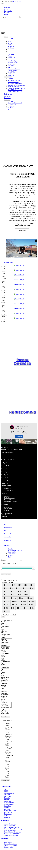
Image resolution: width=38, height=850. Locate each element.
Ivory (7, 764)
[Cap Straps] (5, 710)
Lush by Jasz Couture (10, 810)
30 (27, 595)
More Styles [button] (4, 838)
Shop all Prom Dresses (10, 844)
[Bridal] (8, 623)
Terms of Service (9, 490)
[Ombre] (3, 659)
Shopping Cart (8, 11)
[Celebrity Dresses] (6, 641)
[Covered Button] (5, 647)
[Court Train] (4, 683)
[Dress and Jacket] (5, 634)
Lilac (7, 745)
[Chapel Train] (4, 682)
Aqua (7, 732)
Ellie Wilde (7, 798)
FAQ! (6, 530)
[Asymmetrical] (4, 680)
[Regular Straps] (5, 712)
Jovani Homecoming (10, 830)
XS (7, 608)
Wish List (7, 7)
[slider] (33, 568)
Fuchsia (8, 754)
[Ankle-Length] (4, 679)
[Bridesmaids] (8, 625)
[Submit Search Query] (20, 560)
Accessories (7, 537)
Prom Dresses (22, 362)
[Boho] (5, 633)
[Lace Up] (5, 650)
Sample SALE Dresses (10, 845)
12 (25, 588)
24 (6, 595)
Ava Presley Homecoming (11, 827)
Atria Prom (7, 794)
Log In (6, 14)
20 (20, 591)
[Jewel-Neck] (5, 691)
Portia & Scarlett (8, 812)
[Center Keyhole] (6, 642)
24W (24, 601)
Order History (8, 508)
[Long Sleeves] (6, 705)
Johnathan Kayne (9, 802)
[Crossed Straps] (5, 649)
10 (18, 588)
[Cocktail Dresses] (8, 628)
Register (6, 12)
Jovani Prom (7, 806)
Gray (7, 773)
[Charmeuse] (4, 671)
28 (20, 595)
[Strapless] (5, 715)
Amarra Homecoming (10, 824)
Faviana (6, 799)
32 (6, 598)
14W (14, 598)
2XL (7, 611)
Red (7, 759)
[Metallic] (3, 656)
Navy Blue (9, 741)
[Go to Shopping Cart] (1, 3)
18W (31, 598)
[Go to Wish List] (3, 3)
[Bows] (5, 666)
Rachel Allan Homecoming (11, 833)
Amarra (6, 791)
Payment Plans (8, 534)
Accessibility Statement (10, 501)
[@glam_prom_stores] (12, 427)
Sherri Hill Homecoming (11, 835)
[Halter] (5, 688)
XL (32, 608)
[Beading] (5, 664)
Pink (7, 750)
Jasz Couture (7, 801)
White (7, 777)
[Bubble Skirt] (6, 639)
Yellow (8, 723)
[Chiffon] (4, 672)
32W (24, 605)
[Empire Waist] (5, 696)
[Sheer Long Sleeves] (6, 707)
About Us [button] (7, 545)
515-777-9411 (5, 484)
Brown (8, 770)
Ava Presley (7, 796)
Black (7, 771)
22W (15, 601)
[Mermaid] (5, 698)
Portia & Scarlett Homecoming (12, 832)
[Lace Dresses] (5, 636)
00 (14, 585)
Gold (7, 768)
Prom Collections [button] (6, 786)
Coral (7, 763)
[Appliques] (5, 663)
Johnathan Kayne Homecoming (13, 829)
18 (13, 591)
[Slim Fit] (5, 699)
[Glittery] (3, 655)
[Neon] (3, 658)
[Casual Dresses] (8, 626)
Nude (7, 766)
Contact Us (7, 488)
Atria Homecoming (9, 825)
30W (15, 605)
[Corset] (6, 644)
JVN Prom (7, 807)
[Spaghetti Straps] (5, 713)
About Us (7, 496)
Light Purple (9, 747)
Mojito (8, 725)
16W (22, 598)
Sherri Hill (7, 817)
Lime (7, 731)
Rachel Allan (7, 814)
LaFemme (7, 809)
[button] (6, 37)
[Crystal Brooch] (5, 667)
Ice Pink (8, 748)
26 (13, 595)
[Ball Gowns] (5, 631)
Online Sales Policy (9, 498)
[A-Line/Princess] (5, 695)
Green (8, 729)
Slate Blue (9, 738)
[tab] (20, 545)
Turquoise (9, 734)
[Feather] (4, 674)
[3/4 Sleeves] (6, 704)
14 (32, 588)
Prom (5, 524)
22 (27, 591)
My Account (7, 9)
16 (6, 591)
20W (7, 601)
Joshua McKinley (9, 804)
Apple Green (9, 727)
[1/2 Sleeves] (6, 702)
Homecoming (22, 412)
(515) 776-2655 (16, 1)
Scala (5, 815)
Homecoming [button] (5, 820)
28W (7, 605)
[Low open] (5, 652)
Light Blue (9, 736)
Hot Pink (8, 752)
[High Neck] (5, 690)
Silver (7, 775)
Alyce (6, 790)
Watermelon (9, 755)
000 (7, 585)
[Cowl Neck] (5, 687)
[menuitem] (20, 8)
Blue (7, 739)
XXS (32, 605)
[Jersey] (4, 675)
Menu (2, 33)
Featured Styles (8, 262)
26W (32, 601)
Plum (7, 757)
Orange (8, 761)
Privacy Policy (8, 499)
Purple (8, 743)
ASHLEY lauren (9, 793)
